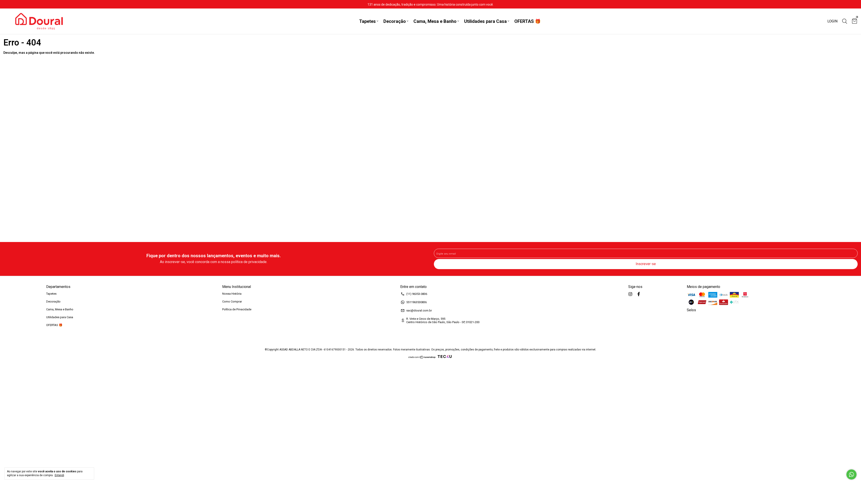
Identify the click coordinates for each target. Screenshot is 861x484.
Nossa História (231, 293)
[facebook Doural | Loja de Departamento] (639, 294)
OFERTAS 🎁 (527, 21)
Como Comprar (232, 301)
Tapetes (367, 21)
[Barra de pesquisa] (845, 21)
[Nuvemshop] (422, 357)
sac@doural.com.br (419, 310)
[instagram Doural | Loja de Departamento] (630, 294)
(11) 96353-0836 (416, 294)
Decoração (394, 21)
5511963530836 (416, 302)
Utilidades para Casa (485, 21)
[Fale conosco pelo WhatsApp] (851, 474)
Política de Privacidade (236, 309)
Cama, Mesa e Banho (435, 21)
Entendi (59, 475)
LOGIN (832, 21)
